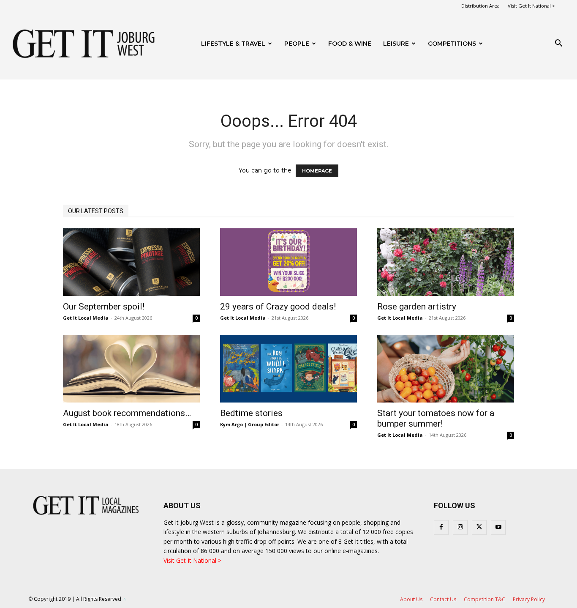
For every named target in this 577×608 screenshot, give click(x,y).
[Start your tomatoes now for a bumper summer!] (445, 369)
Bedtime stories (251, 413)
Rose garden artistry (416, 306)
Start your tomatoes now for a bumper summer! (435, 418)
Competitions (452, 43)
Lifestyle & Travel (233, 43)
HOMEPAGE (317, 171)
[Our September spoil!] (131, 262)
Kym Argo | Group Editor (249, 424)
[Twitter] (479, 527)
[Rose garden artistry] (445, 262)
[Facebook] (441, 527)
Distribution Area (480, 6)
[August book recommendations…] (131, 369)
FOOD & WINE (349, 43)
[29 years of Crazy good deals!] (288, 262)
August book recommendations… (127, 413)
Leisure (396, 43)
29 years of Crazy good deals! (278, 306)
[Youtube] (498, 527)
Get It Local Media (86, 318)
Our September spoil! (103, 306)
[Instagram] (460, 527)
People (296, 43)
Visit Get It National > (531, 6)
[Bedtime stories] (288, 369)
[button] (558, 44)
